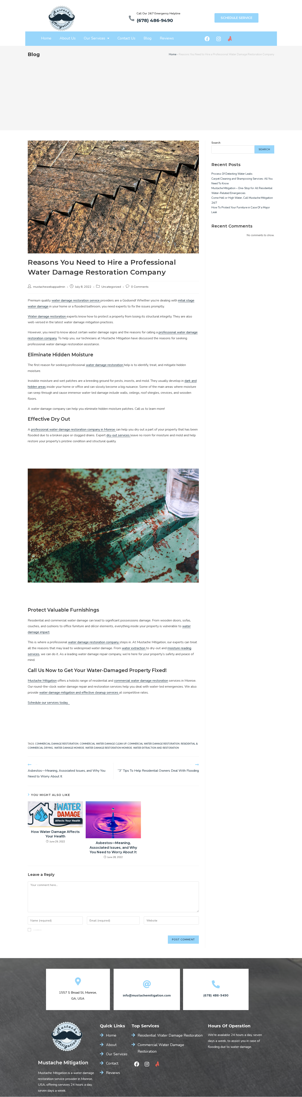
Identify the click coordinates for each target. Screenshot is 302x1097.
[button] (236, 18)
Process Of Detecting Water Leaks (231, 174)
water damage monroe (69, 747)
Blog (148, 38)
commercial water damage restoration (154, 743)
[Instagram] (218, 38)
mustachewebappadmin (49, 287)
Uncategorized (111, 287)
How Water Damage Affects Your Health (55, 834)
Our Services (94, 38)
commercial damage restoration (56, 743)
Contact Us (126, 38)
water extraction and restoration (156, 747)
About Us (68, 38)
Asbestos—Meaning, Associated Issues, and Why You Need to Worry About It (113, 847)
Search (215, 143)
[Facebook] (207, 38)
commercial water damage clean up (103, 743)
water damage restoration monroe (108, 747)
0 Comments (140, 287)
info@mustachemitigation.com (147, 995)
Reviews (167, 38)
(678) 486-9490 (155, 20)
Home (46, 38)
